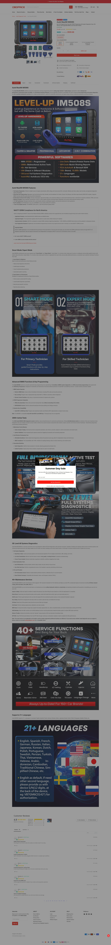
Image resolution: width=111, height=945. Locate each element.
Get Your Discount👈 (55, 482)
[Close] (74, 458)
